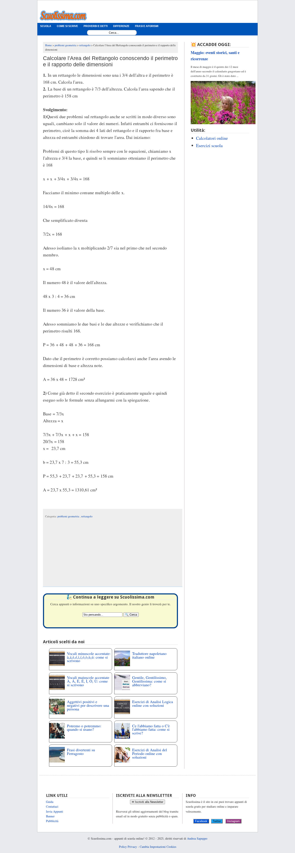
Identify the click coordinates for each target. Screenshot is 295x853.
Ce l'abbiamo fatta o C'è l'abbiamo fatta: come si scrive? (151, 729)
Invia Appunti (54, 811)
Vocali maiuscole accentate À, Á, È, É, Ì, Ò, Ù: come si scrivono (88, 681)
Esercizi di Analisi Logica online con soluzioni (152, 703)
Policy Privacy (128, 847)
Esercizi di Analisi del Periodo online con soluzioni (149, 753)
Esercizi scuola (209, 145)
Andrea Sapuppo (197, 838)
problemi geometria (68, 516)
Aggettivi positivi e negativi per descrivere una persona (88, 705)
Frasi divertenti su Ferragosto (81, 751)
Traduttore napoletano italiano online (149, 655)
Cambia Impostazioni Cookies (158, 847)
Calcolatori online (212, 138)
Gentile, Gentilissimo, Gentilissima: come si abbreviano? (149, 681)
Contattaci (52, 806)
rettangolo (86, 516)
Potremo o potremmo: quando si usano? (84, 727)
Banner (50, 816)
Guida (49, 802)
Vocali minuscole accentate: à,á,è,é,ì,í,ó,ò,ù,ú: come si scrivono (89, 657)
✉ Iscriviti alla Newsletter (147, 802)
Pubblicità (52, 821)
